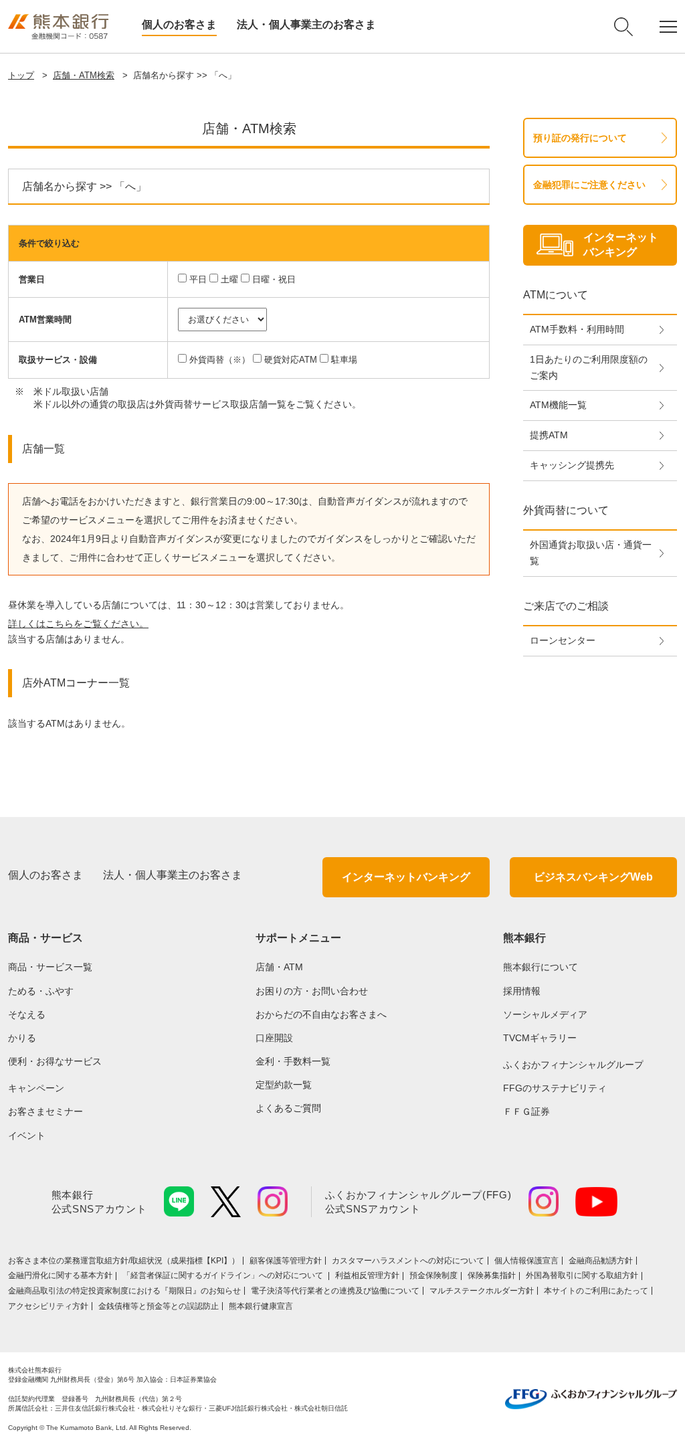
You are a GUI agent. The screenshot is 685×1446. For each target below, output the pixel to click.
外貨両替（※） (219, 360)
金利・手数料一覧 (293, 1061)
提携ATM (549, 435)
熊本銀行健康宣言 (261, 1306)
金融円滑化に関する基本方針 (60, 1275)
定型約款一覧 (284, 1084)
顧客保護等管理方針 (286, 1260)
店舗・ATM (279, 967)
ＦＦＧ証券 (526, 1111)
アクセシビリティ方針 (48, 1306)
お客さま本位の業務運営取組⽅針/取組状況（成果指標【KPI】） (123, 1260)
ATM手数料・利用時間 (577, 329)
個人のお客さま (179, 24)
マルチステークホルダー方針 (481, 1290)
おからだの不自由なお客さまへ (321, 1014)
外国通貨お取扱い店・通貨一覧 (591, 552)
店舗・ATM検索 (83, 75)
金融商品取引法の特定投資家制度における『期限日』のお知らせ (124, 1290)
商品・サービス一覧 (50, 967)
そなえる (26, 1014)
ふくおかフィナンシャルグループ (573, 1064)
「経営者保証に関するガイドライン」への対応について (223, 1275)
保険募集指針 (492, 1275)
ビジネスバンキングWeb (593, 877)
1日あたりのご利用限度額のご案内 (589, 367)
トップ (21, 75)
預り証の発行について (580, 137)
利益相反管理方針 (367, 1275)
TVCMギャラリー (540, 1037)
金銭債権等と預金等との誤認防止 (158, 1306)
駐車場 (344, 360)
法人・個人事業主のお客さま (306, 24)
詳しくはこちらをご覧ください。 (78, 623)
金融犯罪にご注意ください (589, 184)
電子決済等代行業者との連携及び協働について (335, 1290)
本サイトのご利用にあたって (596, 1290)
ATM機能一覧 (558, 404)
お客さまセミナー (45, 1111)
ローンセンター (562, 640)
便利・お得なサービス (55, 1061)
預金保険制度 (433, 1275)
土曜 (229, 279)
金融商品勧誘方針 (601, 1260)
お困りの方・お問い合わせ (312, 991)
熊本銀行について (540, 967)
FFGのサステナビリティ (555, 1088)
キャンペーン (36, 1088)
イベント (26, 1135)
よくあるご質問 (288, 1108)
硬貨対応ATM (290, 360)
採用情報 (522, 991)
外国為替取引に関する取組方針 (582, 1275)
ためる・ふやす (41, 991)
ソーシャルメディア (545, 1014)
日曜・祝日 (274, 279)
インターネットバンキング (406, 877)
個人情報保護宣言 (526, 1260)
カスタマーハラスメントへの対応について (408, 1260)
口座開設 (274, 1037)
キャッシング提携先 (572, 465)
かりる (22, 1037)
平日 (198, 279)
